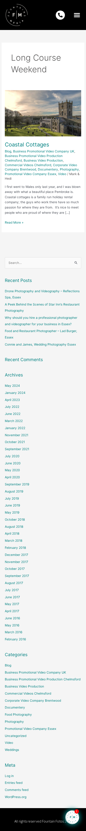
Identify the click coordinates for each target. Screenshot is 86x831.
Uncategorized (15, 736)
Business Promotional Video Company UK (43, 151)
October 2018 (15, 519)
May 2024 (12, 385)
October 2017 (15, 569)
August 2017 (14, 583)
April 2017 (12, 611)
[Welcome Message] (72, 817)
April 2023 (12, 400)
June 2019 (12, 505)
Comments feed (16, 790)
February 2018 (15, 547)
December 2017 (16, 555)
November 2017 (16, 562)
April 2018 (12, 533)
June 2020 (13, 463)
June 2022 (12, 414)
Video (62, 174)
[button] (77, 15)
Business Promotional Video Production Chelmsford (42, 679)
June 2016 (12, 618)
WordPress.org (15, 797)
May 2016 (12, 625)
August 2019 (14, 491)
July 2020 (12, 456)
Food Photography (18, 714)
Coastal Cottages (27, 144)
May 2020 (12, 470)
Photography (69, 169)
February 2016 (15, 639)
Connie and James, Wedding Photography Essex (40, 344)
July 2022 (12, 407)
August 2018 (14, 526)
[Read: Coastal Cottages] (43, 113)
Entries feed (13, 783)
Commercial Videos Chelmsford (28, 165)
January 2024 (15, 393)
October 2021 (15, 442)
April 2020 (12, 477)
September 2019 (17, 484)
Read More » (14, 222)
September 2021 (17, 449)
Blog (8, 151)
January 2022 (15, 428)
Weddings (12, 750)
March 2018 (13, 540)
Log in (9, 776)
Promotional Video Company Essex (30, 174)
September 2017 (17, 576)
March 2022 (14, 421)
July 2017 (12, 590)
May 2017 (12, 604)
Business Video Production (43, 160)
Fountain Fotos (53, 821)
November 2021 (16, 435)
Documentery (48, 169)
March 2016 (13, 632)
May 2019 (12, 512)
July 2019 (12, 498)
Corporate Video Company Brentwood (33, 700)
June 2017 (12, 597)
